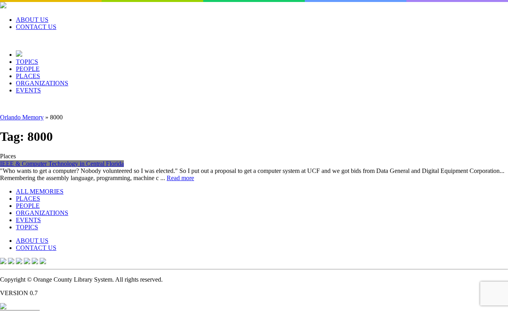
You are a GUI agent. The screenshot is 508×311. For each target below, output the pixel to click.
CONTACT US (36, 26)
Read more (180, 178)
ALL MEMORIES (40, 191)
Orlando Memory (22, 117)
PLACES (28, 76)
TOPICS (27, 61)
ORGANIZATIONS (42, 83)
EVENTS (28, 90)
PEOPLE (28, 68)
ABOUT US (32, 19)
